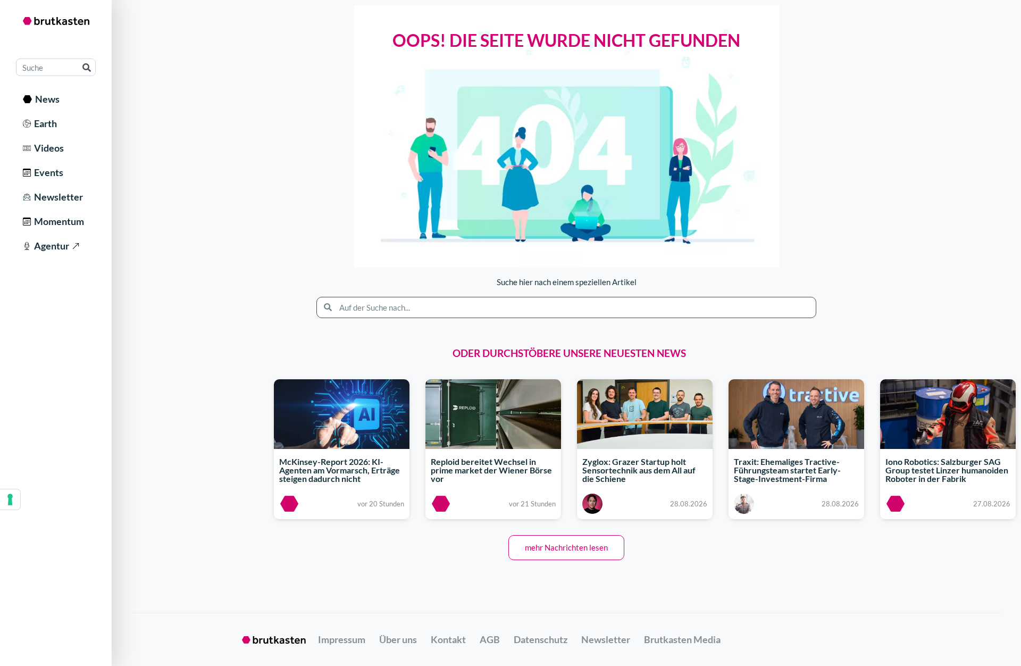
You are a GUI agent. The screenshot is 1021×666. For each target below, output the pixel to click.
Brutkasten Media (682, 639)
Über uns (398, 639)
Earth (44, 123)
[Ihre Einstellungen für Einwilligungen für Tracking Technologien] (10, 499)
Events (47, 172)
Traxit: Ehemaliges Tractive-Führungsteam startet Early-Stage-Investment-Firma (787, 470)
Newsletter (57, 197)
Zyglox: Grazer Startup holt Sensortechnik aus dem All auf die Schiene (639, 470)
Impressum (341, 639)
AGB (490, 639)
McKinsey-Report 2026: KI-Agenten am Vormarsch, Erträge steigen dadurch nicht (339, 470)
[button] (566, 547)
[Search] (86, 67)
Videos (47, 148)
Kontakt (448, 639)
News (46, 99)
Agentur (50, 246)
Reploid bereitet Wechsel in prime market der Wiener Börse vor (491, 470)
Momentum (57, 221)
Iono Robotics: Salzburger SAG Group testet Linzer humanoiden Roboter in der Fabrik (946, 470)
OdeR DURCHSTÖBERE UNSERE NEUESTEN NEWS (569, 353)
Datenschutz (540, 639)
